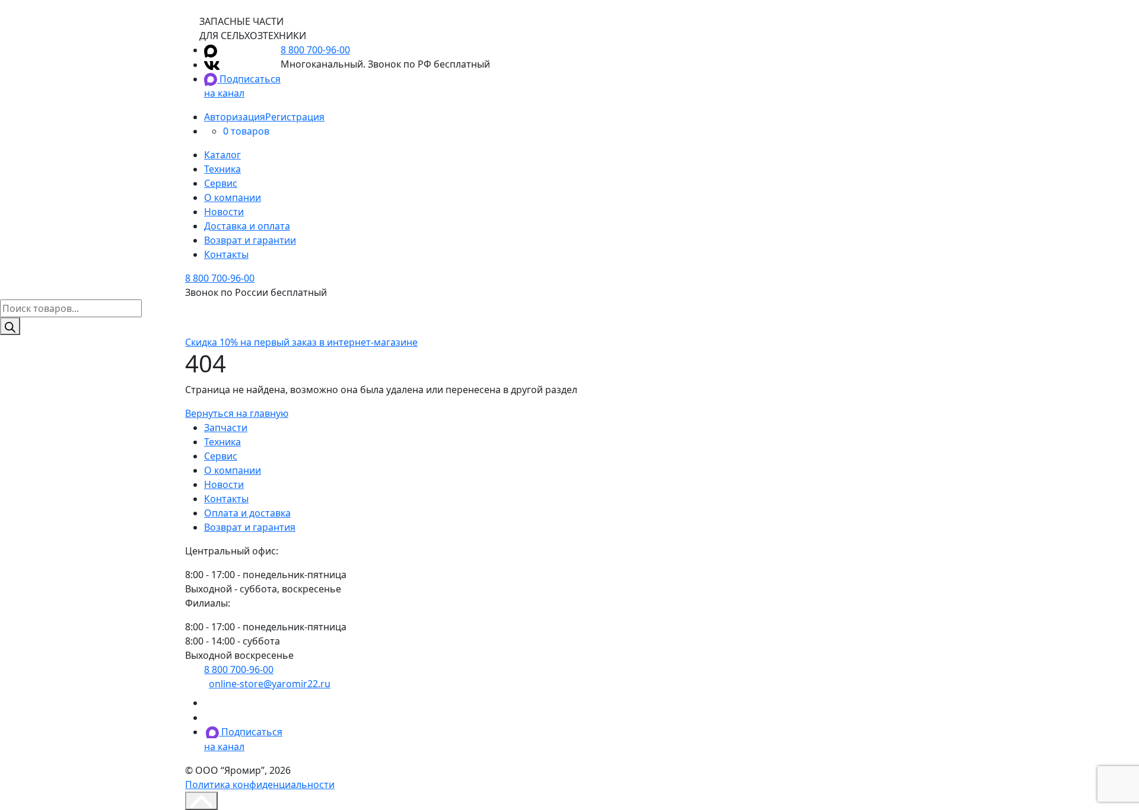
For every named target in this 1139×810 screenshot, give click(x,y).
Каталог (222, 154)
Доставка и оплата (247, 225)
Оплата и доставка (247, 512)
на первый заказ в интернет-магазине (301, 342)
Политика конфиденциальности (260, 784)
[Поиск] (10, 326)
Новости (224, 211)
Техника (222, 169)
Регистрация (294, 116)
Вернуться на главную (236, 413)
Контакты (226, 254)
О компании (232, 197)
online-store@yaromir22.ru (269, 683)
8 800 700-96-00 (315, 49)
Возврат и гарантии (250, 240)
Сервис (220, 183)
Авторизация (234, 116)
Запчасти (225, 427)
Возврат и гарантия (249, 527)
